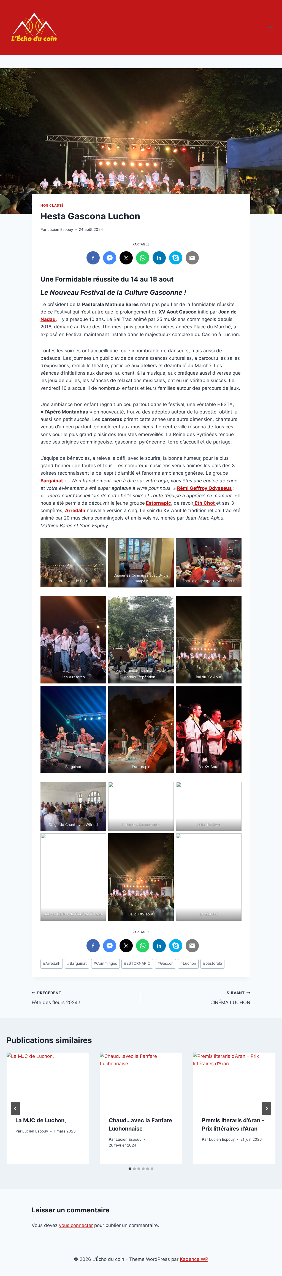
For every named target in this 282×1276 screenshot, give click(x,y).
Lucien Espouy (60, 229)
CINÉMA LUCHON (230, 998)
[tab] (130, 1168)
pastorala (212, 963)
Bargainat (51, 480)
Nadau (48, 319)
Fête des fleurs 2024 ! (56, 998)
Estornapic (158, 503)
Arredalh (51, 963)
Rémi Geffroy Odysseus (204, 488)
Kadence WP (194, 1259)
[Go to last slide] (15, 1108)
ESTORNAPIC (137, 963)
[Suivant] (266, 1108)
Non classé (52, 205)
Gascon (165, 963)
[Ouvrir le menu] (270, 27)
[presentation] (48, 1080)
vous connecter (76, 1225)
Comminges (105, 963)
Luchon (188, 963)
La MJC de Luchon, (40, 1120)
